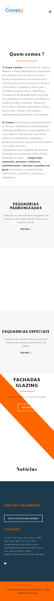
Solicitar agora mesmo (23, 518)
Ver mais (25, 229)
